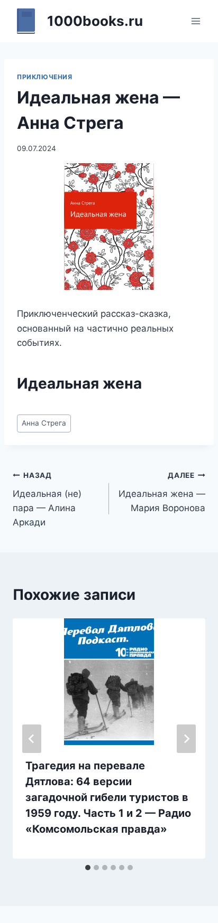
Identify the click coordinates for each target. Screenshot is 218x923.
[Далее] (186, 738)
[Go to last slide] (31, 738)
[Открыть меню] (195, 21)
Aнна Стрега (44, 423)
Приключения (44, 77)
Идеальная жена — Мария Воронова (162, 492)
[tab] (87, 867)
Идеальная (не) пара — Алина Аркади (47, 499)
